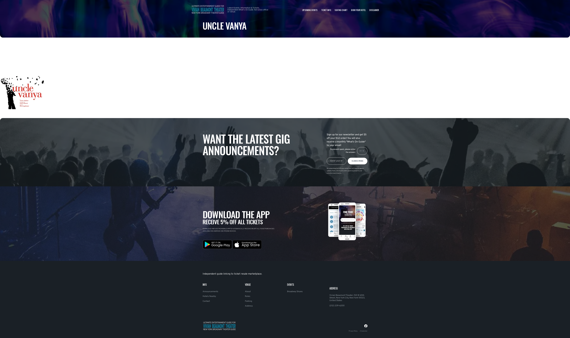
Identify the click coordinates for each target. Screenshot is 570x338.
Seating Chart (341, 10)
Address (249, 306)
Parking (248, 301)
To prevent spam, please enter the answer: (343, 150)
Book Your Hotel (358, 10)
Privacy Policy (353, 331)
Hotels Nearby (209, 296)
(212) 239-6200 (337, 305)
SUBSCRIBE (358, 161)
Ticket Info (326, 10)
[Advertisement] (89, 64)
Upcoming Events (310, 10)
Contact (206, 301)
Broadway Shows (295, 291)
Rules (247, 296)
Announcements (210, 291)
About (248, 291)
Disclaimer (374, 10)
